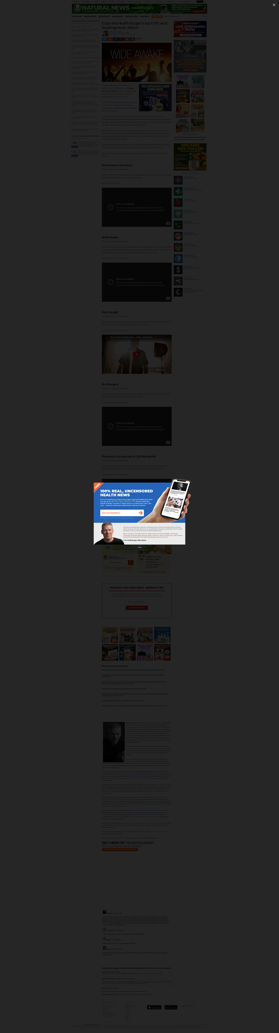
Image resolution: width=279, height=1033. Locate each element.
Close (139, 547)
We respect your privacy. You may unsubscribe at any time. (117, 518)
